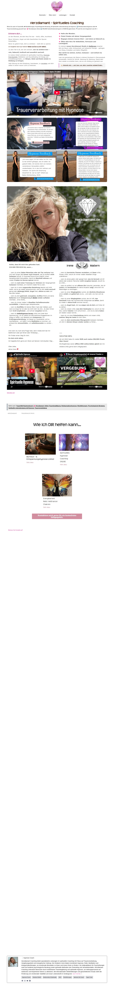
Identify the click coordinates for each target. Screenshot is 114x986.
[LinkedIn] (30, 981)
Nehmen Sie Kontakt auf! (15, 530)
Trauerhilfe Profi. (28, 413)
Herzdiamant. (13, 413)
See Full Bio (77, 974)
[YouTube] (27, 981)
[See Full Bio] (82, 974)
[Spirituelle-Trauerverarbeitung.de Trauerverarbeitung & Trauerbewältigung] (57, 7)
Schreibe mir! (11, 392)
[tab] (13, 413)
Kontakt (72, 15)
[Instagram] (25, 981)
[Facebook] (22, 981)
